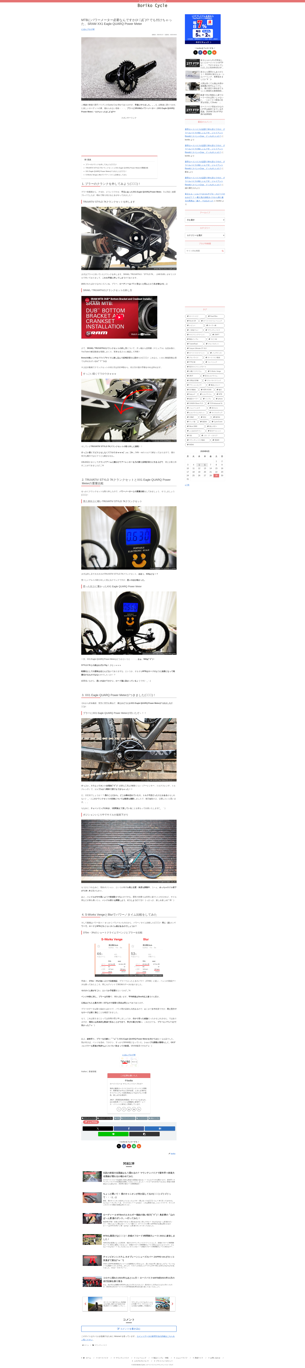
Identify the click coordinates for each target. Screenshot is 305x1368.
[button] (144, 1134)
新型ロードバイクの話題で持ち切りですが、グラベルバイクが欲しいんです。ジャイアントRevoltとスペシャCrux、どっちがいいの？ (205, 132)
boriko (130, 1080)
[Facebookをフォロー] (124, 1109)
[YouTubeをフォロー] (129, 1109)
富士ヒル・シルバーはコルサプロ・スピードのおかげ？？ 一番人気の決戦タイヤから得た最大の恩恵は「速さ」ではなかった (205, 197)
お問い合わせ (215, 1358)
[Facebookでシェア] (129, 1128)
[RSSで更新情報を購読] (139, 1109)
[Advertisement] (129, 136)
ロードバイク (103, 1358)
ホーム (88, 1358)
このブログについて (141, 1361)
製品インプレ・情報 (160, 1358)
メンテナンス (142, 1118)
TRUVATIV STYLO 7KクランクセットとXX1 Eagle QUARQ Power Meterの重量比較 (117, 168)
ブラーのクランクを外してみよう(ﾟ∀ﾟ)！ (101, 164)
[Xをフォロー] (119, 1109)
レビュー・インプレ (105, 1118)
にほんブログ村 (88, 29)
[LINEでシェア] (113, 1134)
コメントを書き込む (130, 1329)
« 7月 (187, 485)
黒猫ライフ (199, 1358)
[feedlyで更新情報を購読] (134, 1109)
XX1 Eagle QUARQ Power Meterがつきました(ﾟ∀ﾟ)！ (106, 171)
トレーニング (141, 1358)
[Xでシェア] (98, 1128)
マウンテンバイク (89, 1118)
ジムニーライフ (181, 1358)
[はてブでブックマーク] (160, 1128)
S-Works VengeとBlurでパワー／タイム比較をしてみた (106, 175)
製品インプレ (155, 1118)
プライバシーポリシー (164, 1361)
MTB (117, 1118)
